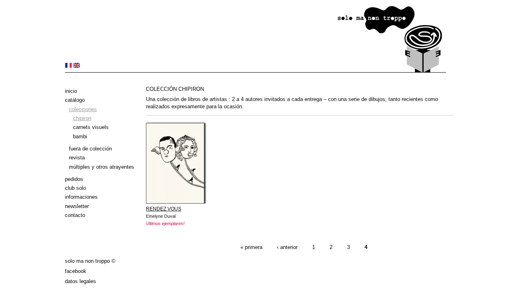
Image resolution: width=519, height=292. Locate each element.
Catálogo (75, 100)
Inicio (71, 91)
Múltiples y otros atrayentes (101, 167)
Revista (77, 158)
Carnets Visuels (91, 127)
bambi (80, 136)
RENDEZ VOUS (163, 209)
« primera (251, 247)
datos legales (80, 281)
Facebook (75, 271)
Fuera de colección (90, 149)
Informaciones (81, 197)
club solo (75, 188)
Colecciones (83, 109)
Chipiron (82, 118)
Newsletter (77, 206)
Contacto (75, 215)
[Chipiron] (68, 66)
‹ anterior (287, 247)
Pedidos (74, 179)
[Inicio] (255, 71)
